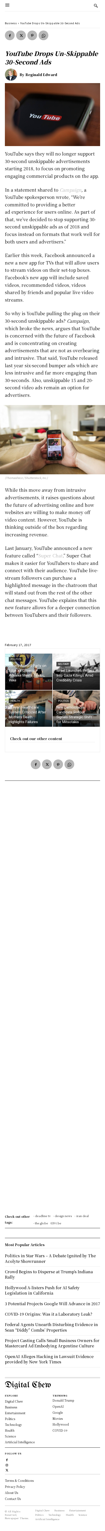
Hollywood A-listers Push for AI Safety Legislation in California (42, 1290)
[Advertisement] (52, 999)
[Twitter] (21, 35)
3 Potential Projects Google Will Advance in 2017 (52, 1303)
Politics (15, 659)
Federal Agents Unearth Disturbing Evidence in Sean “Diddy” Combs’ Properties (51, 1327)
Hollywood (60, 1424)
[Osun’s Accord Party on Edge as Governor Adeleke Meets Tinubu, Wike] (28, 672)
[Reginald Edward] (12, 75)
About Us (11, 1493)
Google (57, 1412)
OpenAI (58, 1406)
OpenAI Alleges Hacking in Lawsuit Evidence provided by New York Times (49, 1359)
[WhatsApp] (43, 35)
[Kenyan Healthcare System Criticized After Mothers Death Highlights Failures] (28, 708)
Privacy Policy (15, 1486)
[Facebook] (10, 35)
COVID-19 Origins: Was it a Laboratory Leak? (48, 1314)
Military (63, 664)
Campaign (70, 190)
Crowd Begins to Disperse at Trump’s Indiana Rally (49, 1274)
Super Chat (50, 555)
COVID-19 (59, 1430)
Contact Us (13, 1499)
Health (15, 701)
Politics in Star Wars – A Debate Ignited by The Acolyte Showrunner (50, 1258)
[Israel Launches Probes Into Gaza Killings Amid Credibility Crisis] (76, 672)
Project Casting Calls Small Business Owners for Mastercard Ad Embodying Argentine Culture (52, 1343)
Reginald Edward (41, 74)
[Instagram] (7, 1464)
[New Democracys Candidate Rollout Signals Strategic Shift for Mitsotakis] (76, 708)
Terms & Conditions (19, 1480)
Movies (57, 1418)
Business (11, 23)
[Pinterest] (32, 35)
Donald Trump (63, 1400)
